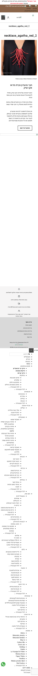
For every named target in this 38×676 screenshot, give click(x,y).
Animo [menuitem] (23, 633)
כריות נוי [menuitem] (16, 505)
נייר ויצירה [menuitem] (27, 614)
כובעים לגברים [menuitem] (14, 463)
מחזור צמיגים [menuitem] (9, 438)
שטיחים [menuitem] (16, 498)
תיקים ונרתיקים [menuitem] (25, 366)
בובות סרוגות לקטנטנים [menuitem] (17, 598)
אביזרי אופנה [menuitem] (26, 405)
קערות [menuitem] (17, 559)
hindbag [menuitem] (22, 647)
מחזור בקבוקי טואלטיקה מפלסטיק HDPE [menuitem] (7, 428)
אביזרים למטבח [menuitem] (14, 570)
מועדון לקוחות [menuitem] (25, 670)
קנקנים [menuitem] (17, 556)
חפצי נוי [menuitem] (16, 538)
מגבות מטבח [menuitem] (15, 573)
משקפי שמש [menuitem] (15, 419)
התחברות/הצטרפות (16, 3)
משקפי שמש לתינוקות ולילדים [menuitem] (15, 603)
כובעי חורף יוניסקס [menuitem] (13, 461)
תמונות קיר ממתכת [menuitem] (8, 526)
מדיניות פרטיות (27, 328)
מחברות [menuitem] (22, 619)
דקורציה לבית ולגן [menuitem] (19, 521)
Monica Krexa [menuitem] (20, 654)
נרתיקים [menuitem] (22, 375)
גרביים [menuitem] (28, 359)
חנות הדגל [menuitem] (27, 672)
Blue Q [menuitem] (22, 640)
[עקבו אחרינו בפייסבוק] (34, 8)
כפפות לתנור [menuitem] (15, 577)
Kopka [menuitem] (22, 649)
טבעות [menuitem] (23, 401)
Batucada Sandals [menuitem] (19, 638)
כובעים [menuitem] (28, 361)
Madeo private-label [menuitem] (18, 661)
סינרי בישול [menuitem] (15, 580)
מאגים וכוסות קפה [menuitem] (13, 554)
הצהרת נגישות (28, 334)
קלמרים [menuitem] (16, 380)
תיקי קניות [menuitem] (21, 373)
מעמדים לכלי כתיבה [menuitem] (13, 542)
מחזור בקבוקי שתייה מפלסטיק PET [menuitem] (7, 423)
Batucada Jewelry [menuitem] (19, 635)
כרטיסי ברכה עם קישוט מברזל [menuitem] (15, 617)
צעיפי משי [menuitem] (16, 482)
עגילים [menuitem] (22, 398)
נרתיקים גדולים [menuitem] (14, 382)
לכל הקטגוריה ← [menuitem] (13, 387)
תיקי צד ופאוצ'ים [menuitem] (19, 368)
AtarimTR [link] (26, 342)
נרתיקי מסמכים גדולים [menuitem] (12, 385)
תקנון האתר (28, 325)
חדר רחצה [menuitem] (21, 584)
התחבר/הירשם (25, 128)
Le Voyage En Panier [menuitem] (18, 651)
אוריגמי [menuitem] (22, 607)
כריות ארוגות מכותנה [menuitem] (7, 510)
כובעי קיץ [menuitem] (16, 459)
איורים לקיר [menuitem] (21, 610)
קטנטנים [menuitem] (27, 596)
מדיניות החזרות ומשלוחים (25, 331)
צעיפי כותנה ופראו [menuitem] (13, 484)
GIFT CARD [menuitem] (26, 668)
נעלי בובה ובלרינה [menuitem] (13, 410)
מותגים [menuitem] (28, 631)
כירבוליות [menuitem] (16, 501)
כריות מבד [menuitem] (10, 512)
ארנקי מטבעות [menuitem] (14, 378)
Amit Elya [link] (15, 342)
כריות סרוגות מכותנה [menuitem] (7, 508)
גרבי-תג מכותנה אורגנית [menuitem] (11, 475)
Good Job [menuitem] (21, 645)
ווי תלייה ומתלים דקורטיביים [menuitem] (10, 540)
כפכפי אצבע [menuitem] (15, 412)
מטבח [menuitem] (23, 568)
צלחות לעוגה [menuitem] (15, 563)
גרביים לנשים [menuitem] (15, 470)
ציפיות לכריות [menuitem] (15, 517)
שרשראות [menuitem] (22, 394)
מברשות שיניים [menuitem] (14, 586)
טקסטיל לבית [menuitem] (20, 496)
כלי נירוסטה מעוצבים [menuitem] (12, 552)
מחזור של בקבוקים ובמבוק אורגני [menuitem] (7, 434)
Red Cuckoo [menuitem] (21, 663)
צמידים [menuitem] (22, 396)
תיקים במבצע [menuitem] (20, 371)
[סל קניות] (3, 17)
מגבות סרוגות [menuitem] (15, 575)
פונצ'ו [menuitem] (17, 487)
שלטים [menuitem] (17, 535)
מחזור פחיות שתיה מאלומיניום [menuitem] (8, 441)
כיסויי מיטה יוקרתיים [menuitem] (12, 503)
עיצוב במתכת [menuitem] (15, 524)
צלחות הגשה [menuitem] (15, 561)
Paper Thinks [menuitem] (20, 656)
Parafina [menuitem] (22, 658)
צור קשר (29, 337)
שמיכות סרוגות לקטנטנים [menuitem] (16, 600)
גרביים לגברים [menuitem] (14, 473)
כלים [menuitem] (23, 549)
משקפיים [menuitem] (27, 357)
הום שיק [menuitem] (27, 494)
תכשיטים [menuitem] (27, 392)
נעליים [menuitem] (23, 408)
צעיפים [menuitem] (22, 480)
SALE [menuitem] (28, 364)
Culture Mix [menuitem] (21, 642)
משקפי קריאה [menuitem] (14, 447)
